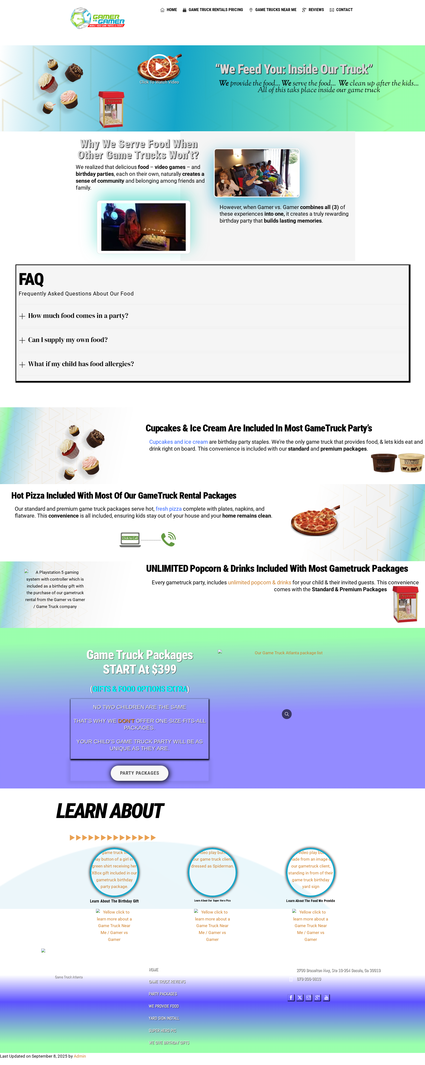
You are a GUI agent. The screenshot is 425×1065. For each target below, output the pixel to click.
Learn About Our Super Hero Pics (212, 900)
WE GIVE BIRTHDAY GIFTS (169, 1042)
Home (171, 9)
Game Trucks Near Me (275, 9)
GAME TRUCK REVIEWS (167, 981)
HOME (153, 969)
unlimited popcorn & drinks (259, 582)
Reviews (316, 9)
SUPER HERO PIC (162, 1030)
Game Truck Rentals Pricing (215, 9)
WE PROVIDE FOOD (164, 1006)
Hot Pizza (28, 495)
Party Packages (139, 773)
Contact (344, 9)
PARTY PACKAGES (163, 994)
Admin (80, 1056)
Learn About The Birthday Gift (114, 901)
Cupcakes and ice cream (178, 442)
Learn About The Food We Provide (310, 901)
